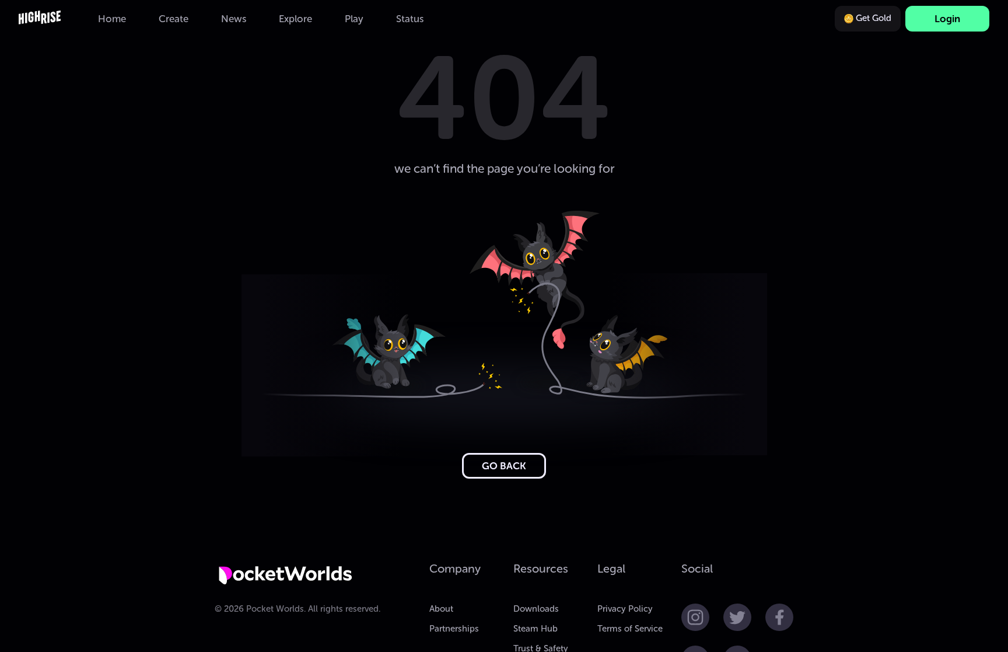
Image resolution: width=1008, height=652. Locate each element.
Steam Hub (535, 628)
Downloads (536, 609)
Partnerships (454, 628)
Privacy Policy (625, 609)
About (441, 609)
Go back (504, 466)
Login (947, 19)
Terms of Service (630, 628)
